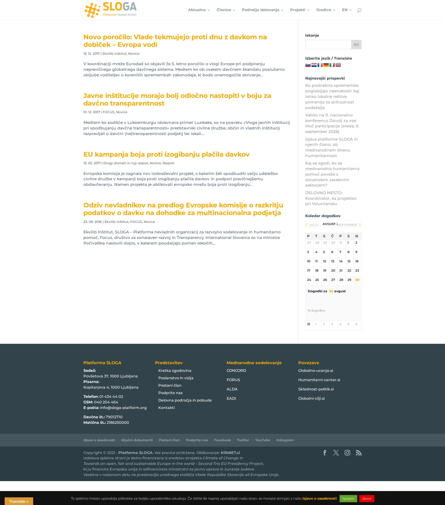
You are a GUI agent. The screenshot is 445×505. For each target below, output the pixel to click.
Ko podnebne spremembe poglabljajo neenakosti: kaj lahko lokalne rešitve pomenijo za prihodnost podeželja (332, 96)
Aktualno (197, 10)
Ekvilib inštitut (114, 53)
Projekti (297, 10)
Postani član (169, 385)
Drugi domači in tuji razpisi (125, 163)
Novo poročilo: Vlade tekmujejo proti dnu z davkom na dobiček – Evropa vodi (175, 40)
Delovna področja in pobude (185, 400)
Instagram (285, 440)
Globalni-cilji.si (311, 398)
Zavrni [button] (367, 498)
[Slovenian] (308, 65)
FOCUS (108, 112)
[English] (338, 65)
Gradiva (323, 10)
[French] (320, 65)
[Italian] (332, 65)
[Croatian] (314, 65)
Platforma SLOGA (135, 452)
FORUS (233, 380)
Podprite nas (170, 393)
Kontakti (166, 407)
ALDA (232, 389)
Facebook (222, 440)
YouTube (262, 440)
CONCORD (236, 370)
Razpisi (168, 163)
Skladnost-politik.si (316, 389)
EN (345, 10)
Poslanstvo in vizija (176, 378)
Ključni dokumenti (137, 440)
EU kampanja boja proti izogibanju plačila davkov (166, 154)
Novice (134, 53)
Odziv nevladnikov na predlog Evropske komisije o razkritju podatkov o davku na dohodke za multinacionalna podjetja (183, 209)
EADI (231, 398)
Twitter (243, 440)
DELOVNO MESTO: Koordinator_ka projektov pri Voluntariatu (331, 198)
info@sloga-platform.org (123, 407)
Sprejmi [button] (348, 498)
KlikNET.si (230, 452)
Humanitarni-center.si (319, 380)
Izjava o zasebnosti (99, 440)
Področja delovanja (260, 10)
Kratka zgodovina (174, 370)
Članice (224, 10)
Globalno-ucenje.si (315, 370)
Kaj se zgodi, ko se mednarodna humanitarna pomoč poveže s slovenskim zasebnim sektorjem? (332, 174)
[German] (326, 65)
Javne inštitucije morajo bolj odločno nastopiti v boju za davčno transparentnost (177, 99)
